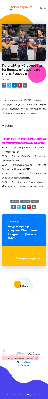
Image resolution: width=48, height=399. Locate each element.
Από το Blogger (25, 362)
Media (35, 201)
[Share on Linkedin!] (14, 85)
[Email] (25, 85)
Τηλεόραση (25, 201)
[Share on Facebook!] (4, 85)
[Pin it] (19, 85)
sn (3, 79)
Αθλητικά (14, 201)
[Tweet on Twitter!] (9, 85)
